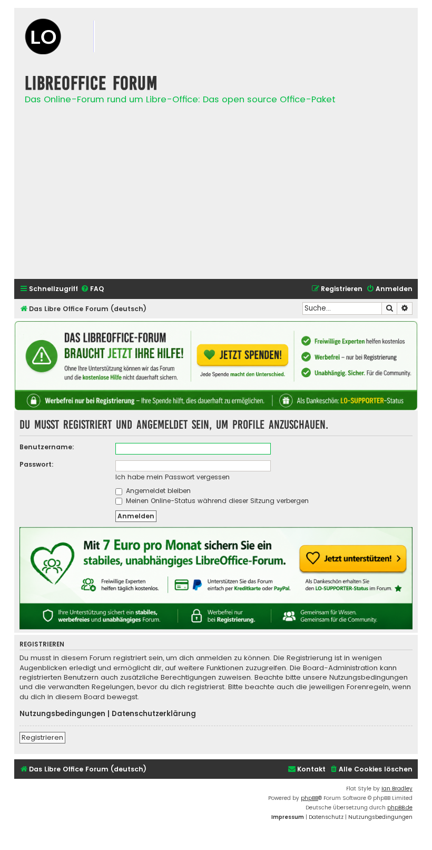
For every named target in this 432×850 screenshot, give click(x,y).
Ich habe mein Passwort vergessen (172, 477)
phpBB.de (400, 808)
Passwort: (36, 464)
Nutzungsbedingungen (62, 714)
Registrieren (42, 737)
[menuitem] (92, 289)
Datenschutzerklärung (154, 714)
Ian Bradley (397, 789)
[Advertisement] (216, 197)
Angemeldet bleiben (157, 490)
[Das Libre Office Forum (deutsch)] (77, 38)
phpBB (309, 798)
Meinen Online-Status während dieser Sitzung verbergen (216, 500)
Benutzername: (46, 446)
